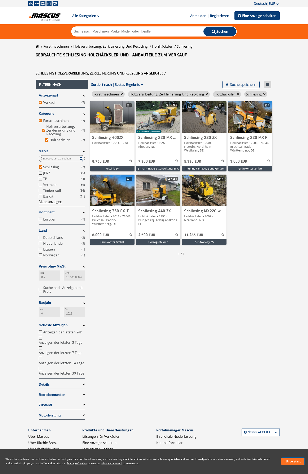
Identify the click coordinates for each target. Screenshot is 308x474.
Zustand (45, 405)
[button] (62, 84)
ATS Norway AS (204, 242)
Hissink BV (112, 168)
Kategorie (46, 113)
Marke (43, 151)
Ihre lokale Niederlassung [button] (176, 436)
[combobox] (244, 432)
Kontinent (46, 212)
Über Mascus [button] (38, 436)
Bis (66, 309)
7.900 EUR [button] (146, 161)
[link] (112, 117)
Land (43, 230)
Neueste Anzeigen (53, 325)
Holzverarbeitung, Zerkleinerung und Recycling (110, 46)
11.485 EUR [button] (193, 235)
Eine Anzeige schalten (259, 15)
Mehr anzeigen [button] (50, 201)
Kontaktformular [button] (169, 442)
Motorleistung (50, 415)
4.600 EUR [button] (146, 235)
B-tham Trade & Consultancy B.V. (158, 168)
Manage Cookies (77, 463)
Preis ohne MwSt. (52, 266)
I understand (293, 461)
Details (44, 384)
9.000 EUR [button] (238, 161)
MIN (42, 273)
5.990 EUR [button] (192, 161)
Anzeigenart (48, 95)
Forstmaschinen (56, 46)
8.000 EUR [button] (100, 235)
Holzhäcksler (162, 46)
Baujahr (45, 302)
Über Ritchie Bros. (42, 442)
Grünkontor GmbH (250, 168)
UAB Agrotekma (158, 242)
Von (42, 309)
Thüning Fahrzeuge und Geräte (204, 168)
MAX (67, 273)
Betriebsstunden (52, 395)
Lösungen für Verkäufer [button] (101, 436)
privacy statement (111, 463)
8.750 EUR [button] (100, 161)
